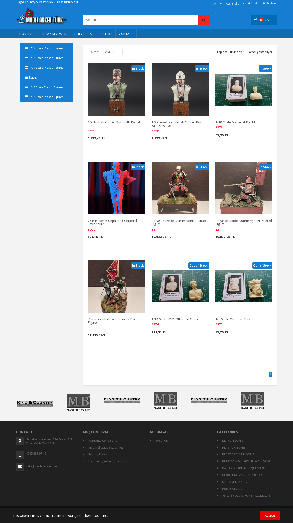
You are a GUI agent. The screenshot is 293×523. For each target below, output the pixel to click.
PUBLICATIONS (232, 489)
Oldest (110, 52)
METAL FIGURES (233, 441)
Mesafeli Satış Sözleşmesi (106, 447)
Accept (270, 515)
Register (271, 3)
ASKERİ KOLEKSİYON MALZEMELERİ (246, 495)
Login (254, 3)
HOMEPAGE (27, 34)
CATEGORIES (83, 34)
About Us (161, 441)
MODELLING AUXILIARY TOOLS (242, 475)
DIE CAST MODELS (234, 482)
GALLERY (105, 34)
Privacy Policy (97, 454)
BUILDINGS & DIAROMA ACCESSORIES (247, 461)
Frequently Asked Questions (108, 461)
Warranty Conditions (102, 441)
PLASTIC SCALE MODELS (238, 454)
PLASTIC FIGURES (234, 447)
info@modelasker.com (42, 466)
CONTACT (126, 34)
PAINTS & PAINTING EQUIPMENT (244, 468)
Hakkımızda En (55, 34)
